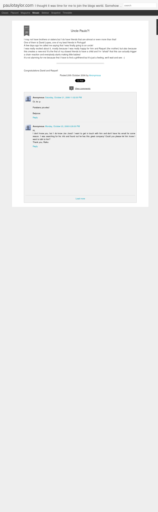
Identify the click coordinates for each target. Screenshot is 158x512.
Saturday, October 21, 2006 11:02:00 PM (63, 97)
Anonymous (95, 75)
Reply (35, 117)
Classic (5, 12)
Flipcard (15, 12)
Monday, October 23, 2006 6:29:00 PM (62, 126)
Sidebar (45, 12)
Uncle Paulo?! (80, 30)
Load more (80, 198)
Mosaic (35, 12)
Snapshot (55, 12)
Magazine (25, 12)
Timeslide (67, 12)
